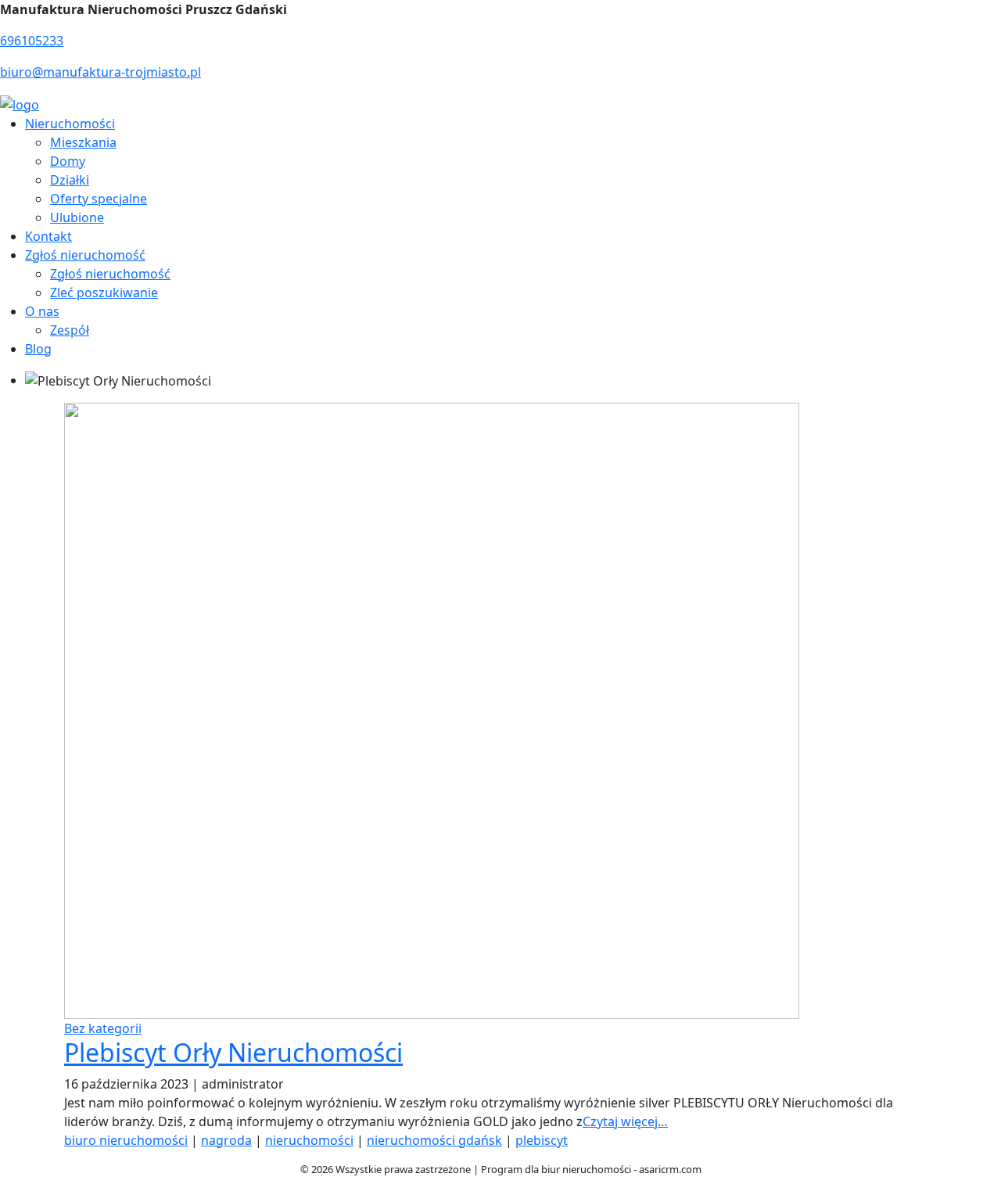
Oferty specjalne (98, 198)
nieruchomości (309, 1140)
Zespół (69, 330)
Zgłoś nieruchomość (85, 255)
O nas (42, 311)
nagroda (226, 1140)
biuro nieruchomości (126, 1140)
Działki (69, 179)
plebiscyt (541, 1140)
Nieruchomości (70, 123)
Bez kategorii (103, 1028)
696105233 (31, 40)
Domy (67, 161)
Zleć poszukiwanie (104, 292)
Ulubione (77, 217)
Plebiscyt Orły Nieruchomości (233, 1052)
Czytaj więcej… (625, 1121)
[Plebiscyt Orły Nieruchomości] (431, 710)
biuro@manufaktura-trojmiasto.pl (100, 72)
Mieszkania (83, 142)
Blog (38, 348)
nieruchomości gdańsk (434, 1140)
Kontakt (48, 236)
